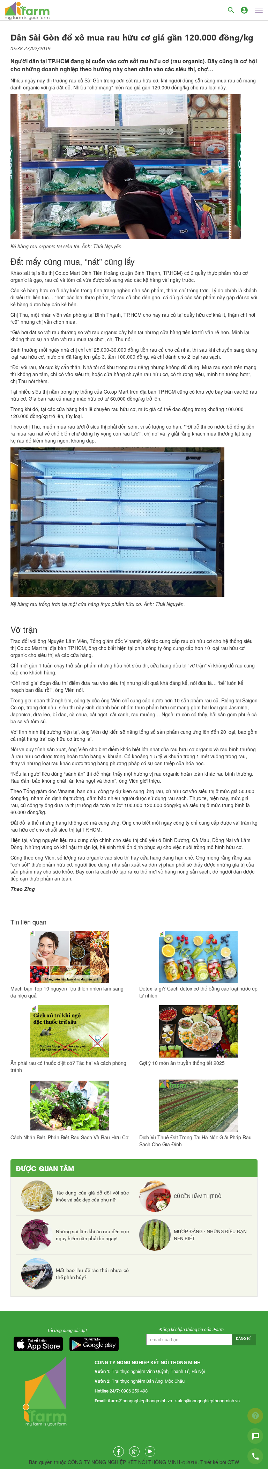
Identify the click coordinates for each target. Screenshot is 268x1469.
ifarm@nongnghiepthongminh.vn (140, 1400)
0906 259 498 (134, 1391)
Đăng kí (243, 1338)
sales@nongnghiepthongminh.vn (207, 1400)
